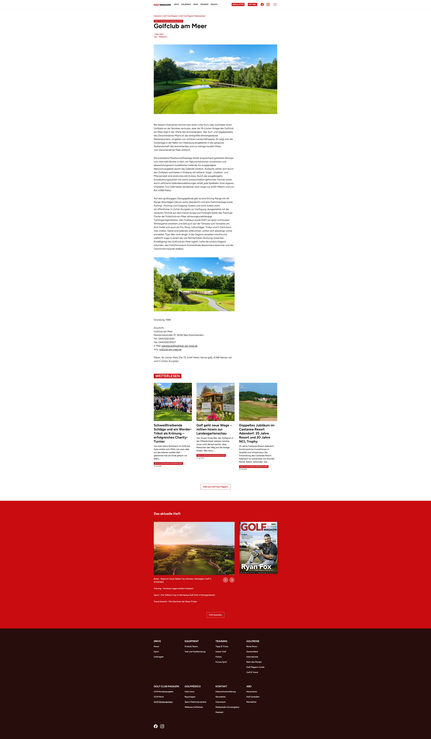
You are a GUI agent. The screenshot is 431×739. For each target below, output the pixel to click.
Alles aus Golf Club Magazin (215, 486)
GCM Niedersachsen (163, 702)
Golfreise (252, 641)
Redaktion (163, 37)
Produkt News (191, 646)
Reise (195, 4)
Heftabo (252, 4)
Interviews (189, 691)
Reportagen (190, 697)
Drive (176, 4)
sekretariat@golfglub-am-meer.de (179, 345)
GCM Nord (159, 697)
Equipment (186, 4)
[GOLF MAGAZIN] (162, 4)
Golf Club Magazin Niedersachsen (192, 16)
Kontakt (221, 686)
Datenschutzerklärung (226, 691)
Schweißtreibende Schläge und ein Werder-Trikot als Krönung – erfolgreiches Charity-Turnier (173, 433)
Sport (156, 651)
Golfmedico (193, 686)
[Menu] (275, 4)
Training (204, 4)
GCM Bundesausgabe (163, 691)
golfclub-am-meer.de (170, 349)
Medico (214, 4)
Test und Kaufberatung (195, 651)
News (156, 646)
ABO (249, 686)
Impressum (221, 702)
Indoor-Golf (221, 651)
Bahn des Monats (254, 662)
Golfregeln (159, 657)
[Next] (232, 580)
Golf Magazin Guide (255, 667)
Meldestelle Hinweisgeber (227, 707)
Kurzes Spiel (221, 662)
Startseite (157, 16)
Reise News (251, 646)
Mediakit (219, 712)
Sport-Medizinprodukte (195, 702)
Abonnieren (251, 691)
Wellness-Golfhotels (194, 707)
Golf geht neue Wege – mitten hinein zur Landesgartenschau (214, 429)
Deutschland (252, 651)
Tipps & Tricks (222, 646)
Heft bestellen (215, 615)
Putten (219, 657)
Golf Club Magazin (170, 16)
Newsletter (238, 4)
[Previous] (225, 580)
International (252, 657)
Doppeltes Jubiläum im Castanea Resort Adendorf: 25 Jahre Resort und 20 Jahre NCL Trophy (256, 433)
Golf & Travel (252, 672)
